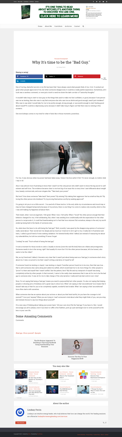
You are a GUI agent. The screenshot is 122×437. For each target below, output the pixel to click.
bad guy (19, 333)
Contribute (25, 1)
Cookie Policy (96, 434)
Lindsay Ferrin (61, 67)
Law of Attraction (64, 372)
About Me (20, 1)
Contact (37, 1)
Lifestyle (31, 374)
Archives (32, 1)
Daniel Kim (94, 394)
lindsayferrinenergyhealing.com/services (52, 416)
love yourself (29, 333)
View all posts (20, 422)
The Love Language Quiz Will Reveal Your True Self (35, 392)
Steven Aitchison (34, 383)
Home (15, 1)
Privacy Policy (89, 434)
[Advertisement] (61, 43)
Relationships (37, 389)
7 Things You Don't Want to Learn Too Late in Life (98, 390)
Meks (29, 434)
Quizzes (99, 374)
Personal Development (61, 59)
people (38, 333)
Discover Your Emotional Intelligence (98, 376)
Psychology (93, 374)
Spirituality (69, 374)
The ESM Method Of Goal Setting (66, 389)
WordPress (39, 434)
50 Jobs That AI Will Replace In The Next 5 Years (35, 379)
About (102, 434)
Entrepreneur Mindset (34, 372)
